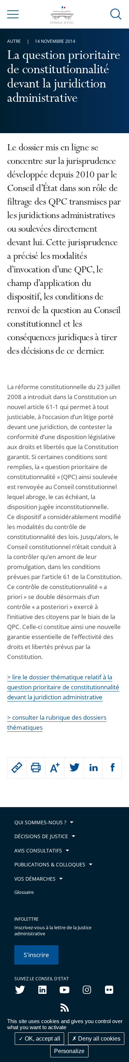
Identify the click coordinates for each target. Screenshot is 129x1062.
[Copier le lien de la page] (17, 767)
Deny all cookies (98, 1039)
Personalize (69, 1051)
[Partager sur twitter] (73, 768)
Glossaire (24, 892)
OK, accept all (41, 1039)
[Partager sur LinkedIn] (92, 768)
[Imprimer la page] (36, 767)
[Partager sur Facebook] (111, 768)
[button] (116, 14)
